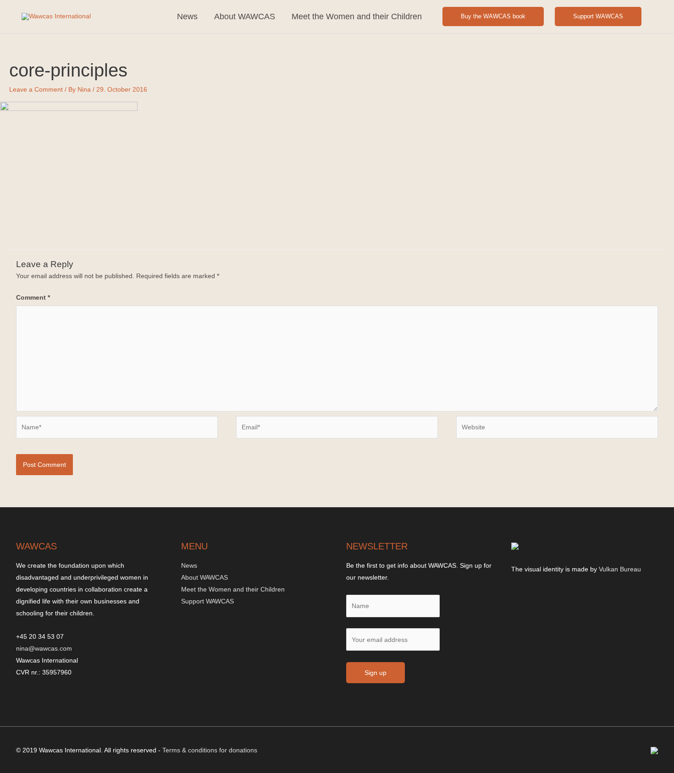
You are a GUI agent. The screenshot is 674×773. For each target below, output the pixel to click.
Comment (33, 297)
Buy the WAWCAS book (493, 16)
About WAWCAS (244, 16)
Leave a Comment (36, 89)
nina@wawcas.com (44, 648)
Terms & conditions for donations (209, 750)
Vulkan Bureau (620, 569)
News (187, 16)
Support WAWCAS (598, 16)
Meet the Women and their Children (357, 16)
